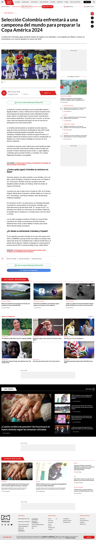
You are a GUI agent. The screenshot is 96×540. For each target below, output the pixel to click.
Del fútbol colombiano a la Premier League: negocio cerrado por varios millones (46, 304)
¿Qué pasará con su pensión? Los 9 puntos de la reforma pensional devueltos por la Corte (75, 108)
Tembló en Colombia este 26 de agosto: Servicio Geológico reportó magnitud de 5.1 (72, 99)
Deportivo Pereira (6, 301)
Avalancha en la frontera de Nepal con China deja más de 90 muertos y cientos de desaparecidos (75, 136)
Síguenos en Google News (30, 270)
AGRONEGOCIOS (66, 522)
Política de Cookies (70, 537)
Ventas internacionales (38, 524)
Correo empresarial (23, 526)
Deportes (9, 13)
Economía (52, 2)
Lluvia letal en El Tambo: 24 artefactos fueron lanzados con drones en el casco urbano (82, 407)
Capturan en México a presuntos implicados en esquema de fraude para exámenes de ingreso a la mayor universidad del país (84, 467)
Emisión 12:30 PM (48, 6)
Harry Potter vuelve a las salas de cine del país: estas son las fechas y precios (84, 479)
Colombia (17, 2)
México (75, 463)
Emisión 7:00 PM (69, 6)
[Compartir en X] (92, 22)
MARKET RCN (83, 524)
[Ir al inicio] (9, 2)
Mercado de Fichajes (39, 301)
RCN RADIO (50, 522)
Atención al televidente (24, 521)
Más (89, 389)
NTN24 (49, 518)
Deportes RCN (34, 2)
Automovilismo (70, 301)
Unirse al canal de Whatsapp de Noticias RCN (30, 102)
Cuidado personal (78, 487)
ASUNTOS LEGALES (67, 520)
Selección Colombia (11, 258)
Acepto (89, 537)
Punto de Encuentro (75, 2)
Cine (75, 476)
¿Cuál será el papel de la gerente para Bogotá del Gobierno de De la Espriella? (82, 427)
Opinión (66, 2)
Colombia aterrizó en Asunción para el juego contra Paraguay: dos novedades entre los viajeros (26, 250)
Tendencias (60, 2)
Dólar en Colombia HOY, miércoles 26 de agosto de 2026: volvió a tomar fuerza (75, 118)
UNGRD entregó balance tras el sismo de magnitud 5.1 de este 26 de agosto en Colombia (75, 127)
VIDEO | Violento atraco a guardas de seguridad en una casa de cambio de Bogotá (81, 397)
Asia (65, 133)
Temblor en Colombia (65, 96)
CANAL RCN (87, 2)
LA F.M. (49, 524)
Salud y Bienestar (44, 2)
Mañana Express (28, 6)
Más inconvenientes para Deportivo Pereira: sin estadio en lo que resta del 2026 (15, 304)
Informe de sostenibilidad (35, 522)
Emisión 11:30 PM (90, 6)
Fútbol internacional (36, 258)
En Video (9, 389)
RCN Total (50, 520)
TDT (56, 518)
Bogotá (38, 481)
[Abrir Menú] (2, 2)
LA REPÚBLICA (66, 518)
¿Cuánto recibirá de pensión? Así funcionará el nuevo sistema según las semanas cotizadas (25, 428)
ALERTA (50, 525)
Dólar (65, 114)
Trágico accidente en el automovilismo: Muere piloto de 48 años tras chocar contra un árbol (79, 304)
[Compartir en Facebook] (92, 17)
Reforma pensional (69, 105)
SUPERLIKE (82, 522)
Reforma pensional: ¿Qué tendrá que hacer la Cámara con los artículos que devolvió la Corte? (81, 417)
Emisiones (5, 6)
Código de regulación (23, 524)
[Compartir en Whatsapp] (92, 26)
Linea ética (34, 526)
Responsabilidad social (24, 518)
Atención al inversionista (21, 530)
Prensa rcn (21, 528)
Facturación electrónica (35, 519)
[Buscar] (94, 2)
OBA (33, 528)
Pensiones (4, 481)
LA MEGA (50, 529)
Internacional (25, 2)
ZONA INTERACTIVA (84, 520)
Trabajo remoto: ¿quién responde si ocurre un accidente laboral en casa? (83, 490)
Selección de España (24, 258)
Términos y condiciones (48, 536)
